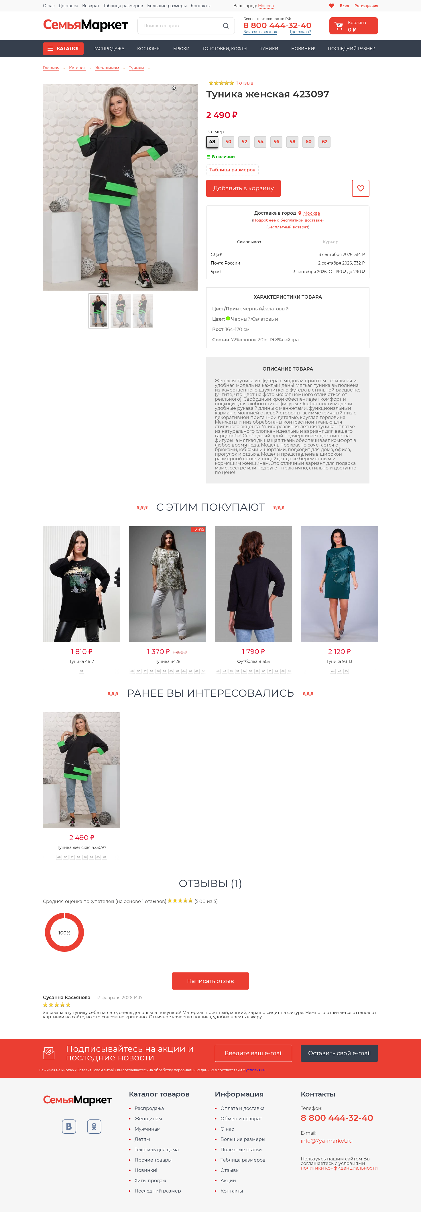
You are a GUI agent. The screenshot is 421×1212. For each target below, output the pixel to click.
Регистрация (366, 5)
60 (309, 141)
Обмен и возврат (241, 1119)
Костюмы (149, 48)
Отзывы (230, 1170)
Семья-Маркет (86, 25)
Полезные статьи (241, 1150)
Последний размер (351, 48)
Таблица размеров (123, 5)
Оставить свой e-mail (339, 1053)
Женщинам (148, 1119)
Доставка (68, 5)
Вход (344, 5)
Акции (228, 1180)
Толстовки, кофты (224, 48)
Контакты (200, 5)
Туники (269, 48)
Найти (226, 25)
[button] (389, 594)
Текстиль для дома (157, 1150)
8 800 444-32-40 (277, 25)
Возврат (90, 5)
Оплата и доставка (243, 1108)
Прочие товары (153, 1160)
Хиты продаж (150, 1180)
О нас (49, 5)
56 (276, 141)
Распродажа (108, 48)
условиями (255, 1070)
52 (244, 141)
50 (228, 141)
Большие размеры (167, 5)
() (288, 220)
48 (212, 141)
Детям (142, 1139)
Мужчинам (148, 1129)
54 (260, 141)
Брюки (181, 48)
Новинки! (303, 48)
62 (324, 141)
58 (293, 141)
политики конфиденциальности (339, 1168)
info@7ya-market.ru (327, 1141)
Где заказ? (300, 31)
